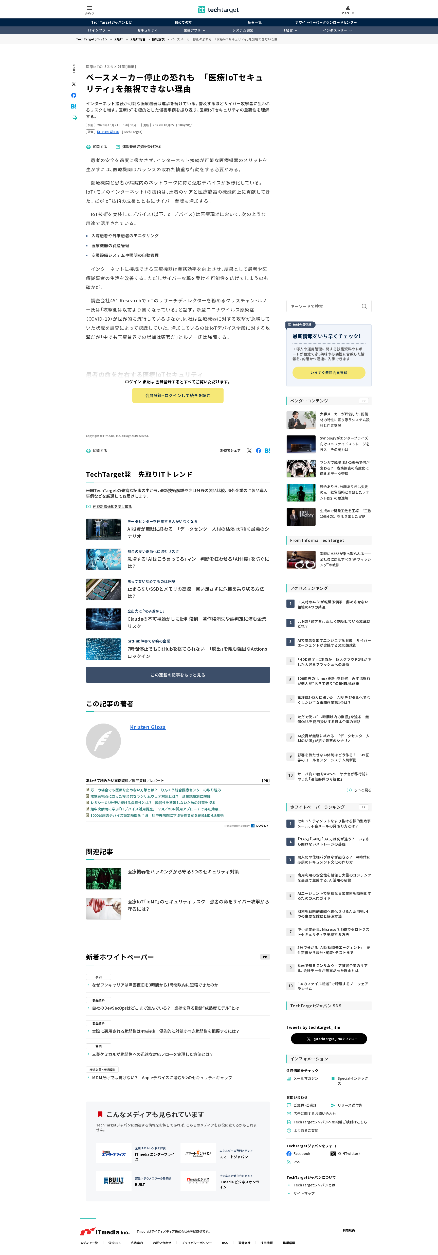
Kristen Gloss (148, 727)
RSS (225, 1243)
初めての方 (183, 22)
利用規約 (349, 1230)
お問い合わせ (162, 1243)
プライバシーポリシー (196, 1243)
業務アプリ (192, 30)
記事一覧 (255, 22)
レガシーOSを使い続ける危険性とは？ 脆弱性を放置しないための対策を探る (152, 802)
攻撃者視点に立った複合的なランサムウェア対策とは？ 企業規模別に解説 (150, 796)
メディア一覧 (89, 1243)
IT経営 (287, 30)
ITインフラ (96, 30)
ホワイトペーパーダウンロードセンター (326, 22)
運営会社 (244, 1243)
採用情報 (267, 1243)
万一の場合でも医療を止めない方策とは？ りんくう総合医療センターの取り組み (155, 789)
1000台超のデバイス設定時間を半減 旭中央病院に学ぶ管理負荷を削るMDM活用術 (157, 815)
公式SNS (114, 1243)
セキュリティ (147, 30)
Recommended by (237, 825)
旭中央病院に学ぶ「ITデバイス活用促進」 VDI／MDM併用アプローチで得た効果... (155, 808)
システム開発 (242, 30)
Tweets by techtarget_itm (313, 1027)
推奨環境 (289, 1243)
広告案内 (137, 1243)
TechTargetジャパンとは (111, 22)
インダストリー (335, 30)
